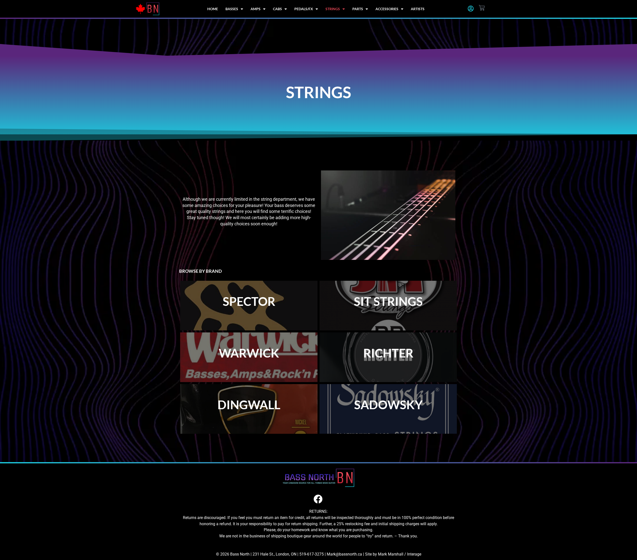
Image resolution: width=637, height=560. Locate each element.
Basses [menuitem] (231, 9)
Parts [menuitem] (357, 9)
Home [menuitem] (212, 9)
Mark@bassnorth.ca (344, 554)
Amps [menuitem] (256, 9)
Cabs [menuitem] (277, 9)
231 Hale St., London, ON (274, 554)
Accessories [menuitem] (386, 9)
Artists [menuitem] (418, 9)
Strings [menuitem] (332, 9)
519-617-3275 (311, 554)
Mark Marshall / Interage (399, 554)
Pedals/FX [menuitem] (303, 9)
